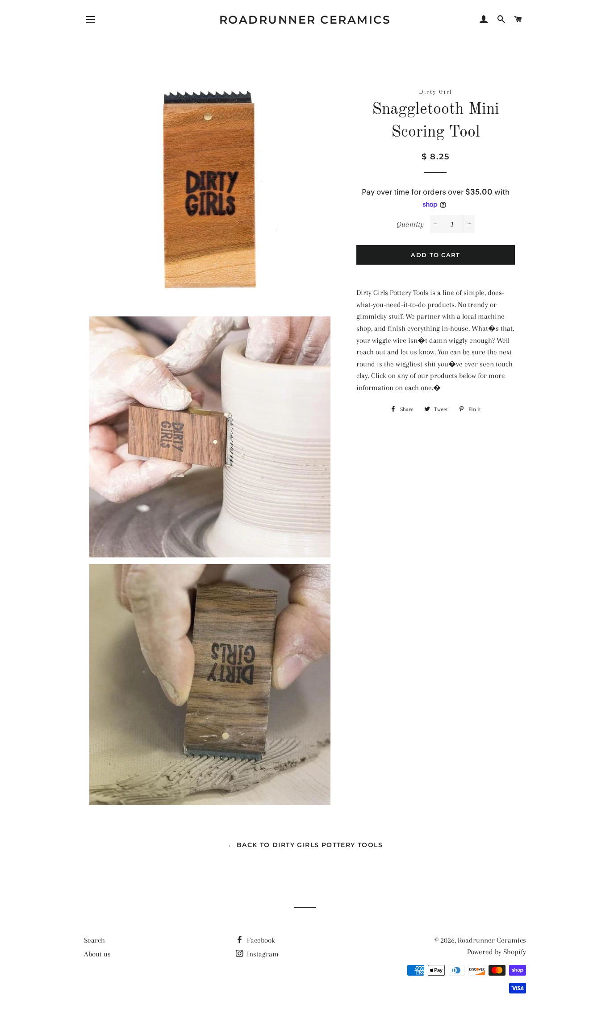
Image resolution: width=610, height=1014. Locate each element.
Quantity (410, 224)
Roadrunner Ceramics (305, 19)
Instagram (262, 954)
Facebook (260, 940)
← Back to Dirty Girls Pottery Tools (305, 845)
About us (97, 954)
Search (94, 940)
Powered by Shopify (496, 952)
